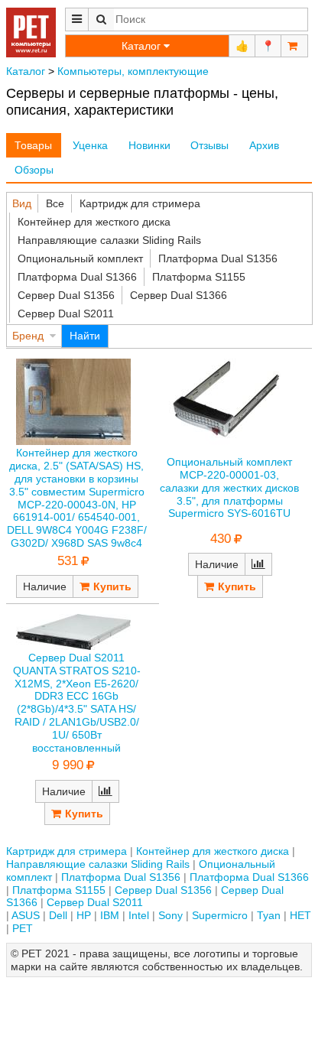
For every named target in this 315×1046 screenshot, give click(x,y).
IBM (109, 915)
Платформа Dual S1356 (218, 258)
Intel (138, 915)
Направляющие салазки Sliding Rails (109, 240)
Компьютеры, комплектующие (133, 71)
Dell (58, 915)
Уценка (90, 145)
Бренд (28, 336)
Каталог (25, 71)
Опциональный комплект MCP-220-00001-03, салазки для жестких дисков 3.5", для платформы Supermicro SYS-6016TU (229, 487)
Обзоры (34, 170)
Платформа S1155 (198, 277)
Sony (170, 915)
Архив (264, 145)
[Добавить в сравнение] (258, 564)
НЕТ (300, 915)
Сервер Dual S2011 (66, 313)
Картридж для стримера (140, 203)
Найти (85, 336)
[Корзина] (294, 45)
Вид (21, 203)
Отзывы (209, 145)
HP (83, 915)
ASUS (25, 915)
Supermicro (220, 915)
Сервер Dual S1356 (66, 295)
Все (55, 203)
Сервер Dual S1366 (178, 295)
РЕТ (22, 928)
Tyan (269, 915)
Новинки (149, 145)
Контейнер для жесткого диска (94, 222)
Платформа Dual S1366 (77, 277)
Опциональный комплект (80, 258)
